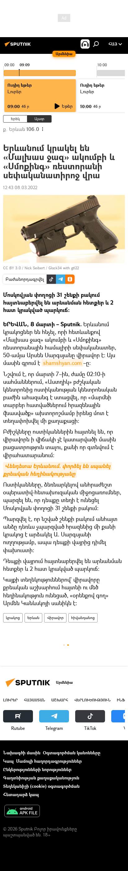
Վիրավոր (55, 617)
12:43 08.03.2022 (20, 187)
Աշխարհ (59, 700)
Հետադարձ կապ (21, 794)
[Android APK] (22, 811)
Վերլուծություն (92, 700)
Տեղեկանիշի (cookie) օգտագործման (41, 786)
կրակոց (13, 617)
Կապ (8, 761)
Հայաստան (34, 700)
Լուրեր (10, 700)
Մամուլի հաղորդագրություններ (49, 761)
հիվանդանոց (83, 617)
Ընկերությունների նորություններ (37, 769)
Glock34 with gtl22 (63, 268)
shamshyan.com (62, 362)
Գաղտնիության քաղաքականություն (41, 778)
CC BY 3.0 (12, 268)
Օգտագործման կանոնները (71, 753)
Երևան (33, 617)
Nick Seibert (35, 268)
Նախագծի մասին (21, 753)
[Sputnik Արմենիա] (18, 46)
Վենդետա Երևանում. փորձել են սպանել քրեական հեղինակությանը (57, 470)
